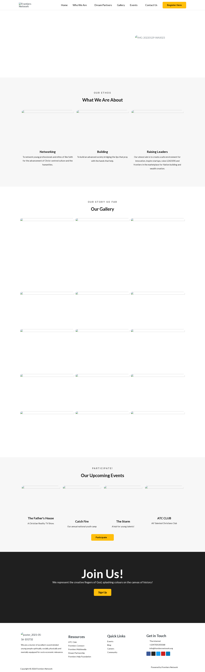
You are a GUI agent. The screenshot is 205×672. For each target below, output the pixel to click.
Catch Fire (82, 521)
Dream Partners (103, 5)
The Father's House (41, 518)
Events (134, 5)
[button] (174, 5)
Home (64, 5)
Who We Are (80, 5)
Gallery (121, 5)
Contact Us (151, 5)
